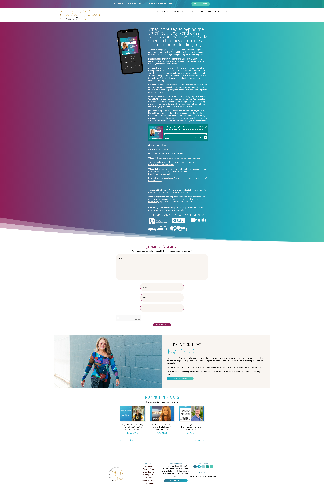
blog (210, 12)
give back (218, 12)
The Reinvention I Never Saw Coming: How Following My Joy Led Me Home (162, 427)
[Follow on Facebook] (195, 466)
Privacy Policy (148, 483)
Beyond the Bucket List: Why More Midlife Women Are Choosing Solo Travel (132, 427)
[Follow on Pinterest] (207, 466)
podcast (202, 12)
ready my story (180, 378)
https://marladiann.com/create (161, 164)
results (176, 12)
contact (227, 12)
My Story (148, 466)
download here (200, 3)
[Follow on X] (203, 466)
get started (175, 481)
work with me (163, 12)
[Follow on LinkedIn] (211, 466)
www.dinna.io (162, 149)
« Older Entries (126, 440)
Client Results (148, 472)
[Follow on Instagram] (199, 466)
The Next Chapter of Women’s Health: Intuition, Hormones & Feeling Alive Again (191, 427)
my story (151, 12)
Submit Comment (162, 325)
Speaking (148, 477)
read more (132, 433)
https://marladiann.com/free (160, 174)
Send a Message (148, 480)
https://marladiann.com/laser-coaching (183, 158)
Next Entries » (198, 440)
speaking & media (188, 12)
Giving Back (148, 475)
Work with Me (148, 469)
